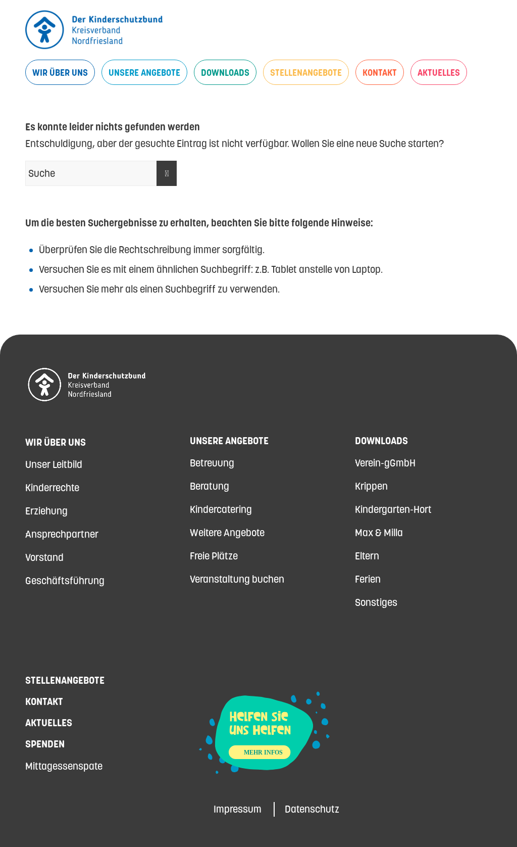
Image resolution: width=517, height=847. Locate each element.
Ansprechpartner (61, 534)
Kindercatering (221, 509)
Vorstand (44, 557)
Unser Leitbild (53, 464)
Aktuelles (48, 722)
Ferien (368, 579)
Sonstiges (376, 602)
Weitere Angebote (227, 532)
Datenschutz (312, 809)
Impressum (238, 809)
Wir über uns (55, 442)
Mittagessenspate (63, 766)
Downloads (381, 440)
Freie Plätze (214, 555)
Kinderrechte (52, 487)
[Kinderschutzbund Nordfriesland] (94, 30)
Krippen (371, 486)
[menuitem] (60, 72)
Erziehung (46, 510)
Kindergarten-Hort (393, 509)
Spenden (45, 743)
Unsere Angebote (229, 440)
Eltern (367, 555)
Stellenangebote (65, 680)
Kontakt (44, 701)
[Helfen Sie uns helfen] (264, 778)
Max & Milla (379, 532)
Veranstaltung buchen (237, 579)
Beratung (209, 486)
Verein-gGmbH (385, 462)
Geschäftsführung (65, 580)
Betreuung (212, 462)
